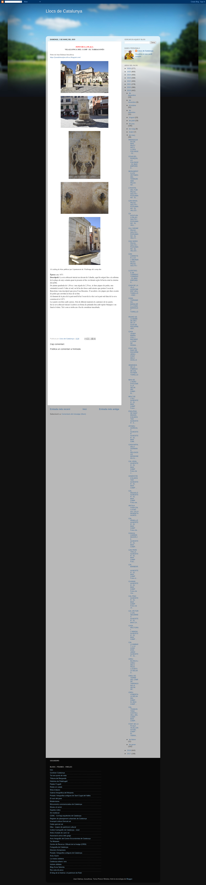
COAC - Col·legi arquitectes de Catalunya (65, 816)
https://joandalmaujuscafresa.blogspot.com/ (65, 57)
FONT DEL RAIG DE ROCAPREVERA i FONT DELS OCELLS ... (133, 355)
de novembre (132, 101)
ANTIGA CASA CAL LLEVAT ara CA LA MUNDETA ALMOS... (133, 510)
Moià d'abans (55, 790)
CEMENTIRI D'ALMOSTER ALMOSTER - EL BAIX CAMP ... (133, 482)
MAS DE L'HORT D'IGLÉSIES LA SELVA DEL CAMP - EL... (133, 386)
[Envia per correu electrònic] (85, 339)
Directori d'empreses (58, 850)
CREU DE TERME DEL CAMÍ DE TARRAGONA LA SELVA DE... (133, 682)
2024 (129, 75)
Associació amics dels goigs (60, 836)
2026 (129, 68)
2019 (129, 90)
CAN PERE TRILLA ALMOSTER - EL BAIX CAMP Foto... (133, 555)
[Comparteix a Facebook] (92, 339)
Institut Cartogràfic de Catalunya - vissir (65, 830)
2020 (129, 87)
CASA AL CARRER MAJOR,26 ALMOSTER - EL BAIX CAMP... (133, 540)
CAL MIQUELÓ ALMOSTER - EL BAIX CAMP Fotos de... (133, 496)
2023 (129, 78)
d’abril (131, 132)
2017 (129, 754)
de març (132, 135)
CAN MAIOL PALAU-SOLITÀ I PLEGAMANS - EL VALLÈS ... (133, 205)
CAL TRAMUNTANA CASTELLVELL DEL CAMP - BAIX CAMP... (133, 714)
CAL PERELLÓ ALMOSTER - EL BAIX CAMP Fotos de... (133, 524)
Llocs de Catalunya (64, 11)
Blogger (129, 879)
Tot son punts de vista (58, 775)
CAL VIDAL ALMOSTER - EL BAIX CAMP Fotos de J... (133, 467)
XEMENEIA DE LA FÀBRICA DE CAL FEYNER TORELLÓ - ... (133, 371)
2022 (129, 81)
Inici (85, 409)
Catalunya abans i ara (58, 861)
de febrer (132, 739)
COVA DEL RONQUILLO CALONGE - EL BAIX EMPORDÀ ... (133, 162)
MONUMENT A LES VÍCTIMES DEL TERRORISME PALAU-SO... (133, 178)
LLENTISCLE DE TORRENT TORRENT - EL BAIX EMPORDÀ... (133, 276)
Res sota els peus (56, 870)
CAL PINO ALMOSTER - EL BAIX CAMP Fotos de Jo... (133, 602)
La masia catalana (57, 859)
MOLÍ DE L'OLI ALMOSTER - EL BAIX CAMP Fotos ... (133, 402)
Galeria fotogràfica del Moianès (62, 793)
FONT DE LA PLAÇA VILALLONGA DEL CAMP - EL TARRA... (133, 729)
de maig (132, 129)
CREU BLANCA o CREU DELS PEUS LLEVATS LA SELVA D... (133, 665)
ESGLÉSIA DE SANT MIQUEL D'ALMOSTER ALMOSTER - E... (133, 417)
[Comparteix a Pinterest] (94, 339)
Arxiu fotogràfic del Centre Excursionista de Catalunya (70, 838)
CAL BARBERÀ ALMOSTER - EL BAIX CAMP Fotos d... (133, 571)
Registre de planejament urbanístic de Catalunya (68, 818)
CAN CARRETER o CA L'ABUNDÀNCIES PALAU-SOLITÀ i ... (133, 260)
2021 (129, 84)
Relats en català (56, 787)
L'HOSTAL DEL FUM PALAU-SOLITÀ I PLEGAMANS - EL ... (133, 193)
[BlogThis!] (88, 339)
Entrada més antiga (109, 409)
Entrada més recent (60, 409)
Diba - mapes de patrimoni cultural (63, 827)
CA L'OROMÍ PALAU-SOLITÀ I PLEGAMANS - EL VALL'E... (133, 233)
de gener (132, 744)
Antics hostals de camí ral (59, 833)
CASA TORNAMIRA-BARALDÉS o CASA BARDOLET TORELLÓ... (133, 306)
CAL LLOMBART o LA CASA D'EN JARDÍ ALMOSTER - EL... (133, 649)
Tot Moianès (54, 841)
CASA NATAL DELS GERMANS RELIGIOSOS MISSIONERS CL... (133, 451)
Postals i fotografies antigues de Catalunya (66, 853)
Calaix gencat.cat (56, 824)
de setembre (131, 111)
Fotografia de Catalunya (59, 847)
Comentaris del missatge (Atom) (74, 414)
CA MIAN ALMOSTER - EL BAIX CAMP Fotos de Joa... (133, 587)
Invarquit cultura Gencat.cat (60, 821)
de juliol (132, 120)
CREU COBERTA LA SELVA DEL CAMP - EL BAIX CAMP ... (133, 698)
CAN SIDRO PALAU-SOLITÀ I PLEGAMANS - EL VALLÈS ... (133, 246)
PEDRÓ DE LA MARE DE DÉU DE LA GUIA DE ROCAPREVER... (133, 322)
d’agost (132, 117)
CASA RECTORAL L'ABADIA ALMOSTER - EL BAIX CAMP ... (133, 632)
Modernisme (54, 801)
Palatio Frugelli (55, 784)
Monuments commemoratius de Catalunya (66, 804)
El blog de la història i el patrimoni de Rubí (66, 873)
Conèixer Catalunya (57, 773)
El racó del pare (56, 798)
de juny (131, 124)
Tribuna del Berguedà (58, 778)
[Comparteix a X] (90, 339)
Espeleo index (55, 810)
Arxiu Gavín (54, 856)
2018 (129, 750)
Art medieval (54, 813)
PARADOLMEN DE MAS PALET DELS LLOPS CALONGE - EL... (133, 146)
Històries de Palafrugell (58, 781)
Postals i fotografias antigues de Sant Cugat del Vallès (70, 796)
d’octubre (132, 105)
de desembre (132, 94)
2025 (129, 72)
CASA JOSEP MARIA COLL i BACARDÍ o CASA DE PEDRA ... (133, 338)
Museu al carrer (56, 807)
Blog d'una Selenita (57, 867)
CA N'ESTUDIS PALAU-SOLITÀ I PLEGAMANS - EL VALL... (133, 219)
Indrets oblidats (56, 864)
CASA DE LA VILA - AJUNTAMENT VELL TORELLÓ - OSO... (133, 290)
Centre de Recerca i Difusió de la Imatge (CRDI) (68, 844)
